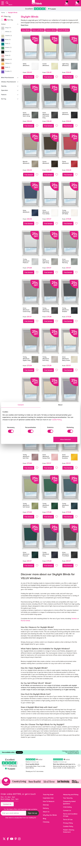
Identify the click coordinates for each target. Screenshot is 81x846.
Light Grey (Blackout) (65, 64)
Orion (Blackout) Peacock (26, 554)
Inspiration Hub (48, 798)
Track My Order (48, 794)
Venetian (74, 618)
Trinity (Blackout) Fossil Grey (45, 309)
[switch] (30, 431)
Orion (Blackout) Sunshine (65, 456)
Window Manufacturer (8, 82)
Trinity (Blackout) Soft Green (26, 505)
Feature (3, 94)
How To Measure (48, 801)
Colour (3, 24)
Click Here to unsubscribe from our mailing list (20, 818)
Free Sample (28, 77)
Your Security (68, 798)
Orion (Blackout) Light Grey (45, 260)
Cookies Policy (68, 826)
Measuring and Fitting (70, 794)
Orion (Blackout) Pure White (45, 212)
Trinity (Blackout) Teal (65, 505)
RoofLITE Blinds (63, 30)
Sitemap (46, 805)
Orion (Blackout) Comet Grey (26, 309)
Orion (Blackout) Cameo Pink (46, 456)
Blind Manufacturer (7, 77)
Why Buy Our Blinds (50, 815)
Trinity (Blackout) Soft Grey (45, 358)
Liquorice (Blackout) (65, 113)
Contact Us (7, 804)
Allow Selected (65, 439)
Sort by (3, 99)
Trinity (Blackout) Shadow (65, 309)
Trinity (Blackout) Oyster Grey (27, 358)
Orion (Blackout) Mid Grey (65, 260)
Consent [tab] (21, 405)
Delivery (46, 808)
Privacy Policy (68, 823)
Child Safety (67, 807)
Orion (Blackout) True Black (65, 554)
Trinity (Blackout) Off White (65, 212)
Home (3, 12)
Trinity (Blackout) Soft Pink (26, 456)
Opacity (3, 86)
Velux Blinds (26, 30)
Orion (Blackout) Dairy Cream (66, 358)
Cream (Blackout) (45, 64)
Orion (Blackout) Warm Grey (26, 114)
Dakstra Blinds (51, 30)
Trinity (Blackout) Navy (45, 554)
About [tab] (60, 405)
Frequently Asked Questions (69, 802)
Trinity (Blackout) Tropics (45, 505)
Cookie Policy (57, 420)
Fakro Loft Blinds (38, 30)
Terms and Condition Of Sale (70, 815)
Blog (44, 818)
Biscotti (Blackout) (26, 162)
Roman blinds (25, 620)
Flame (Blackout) (65, 162)
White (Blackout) (26, 64)
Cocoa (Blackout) (45, 162)
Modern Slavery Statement (68, 831)
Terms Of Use (68, 819)
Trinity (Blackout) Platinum (26, 260)
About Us (46, 812)
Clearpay (46, 822)
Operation (4, 90)
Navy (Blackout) (26, 211)
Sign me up (32, 813)
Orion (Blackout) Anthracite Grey (45, 115)
